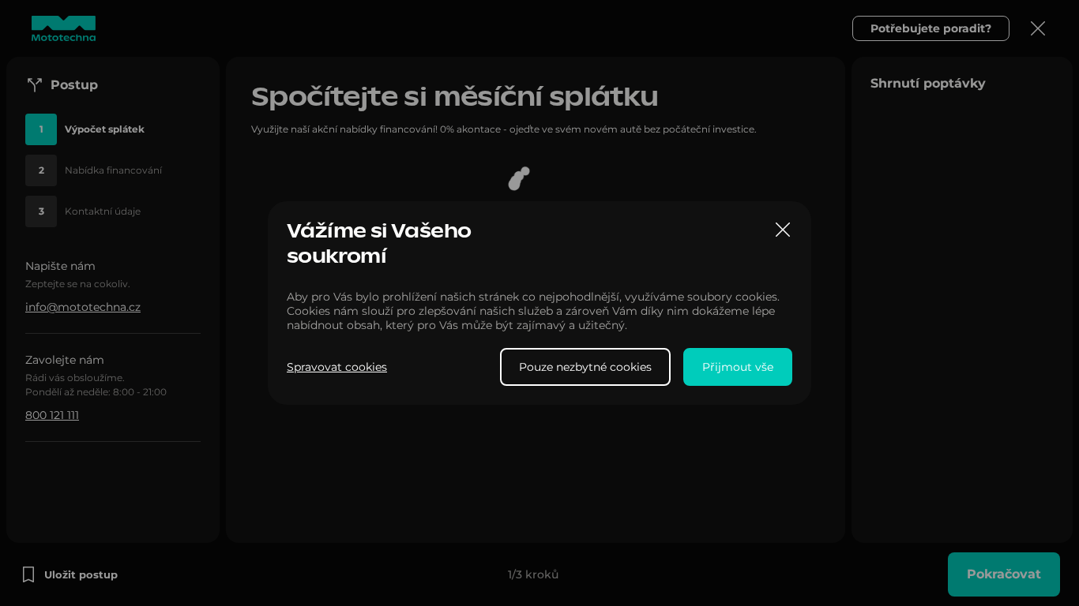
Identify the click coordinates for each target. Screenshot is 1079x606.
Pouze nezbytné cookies (585, 367)
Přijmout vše (737, 367)
